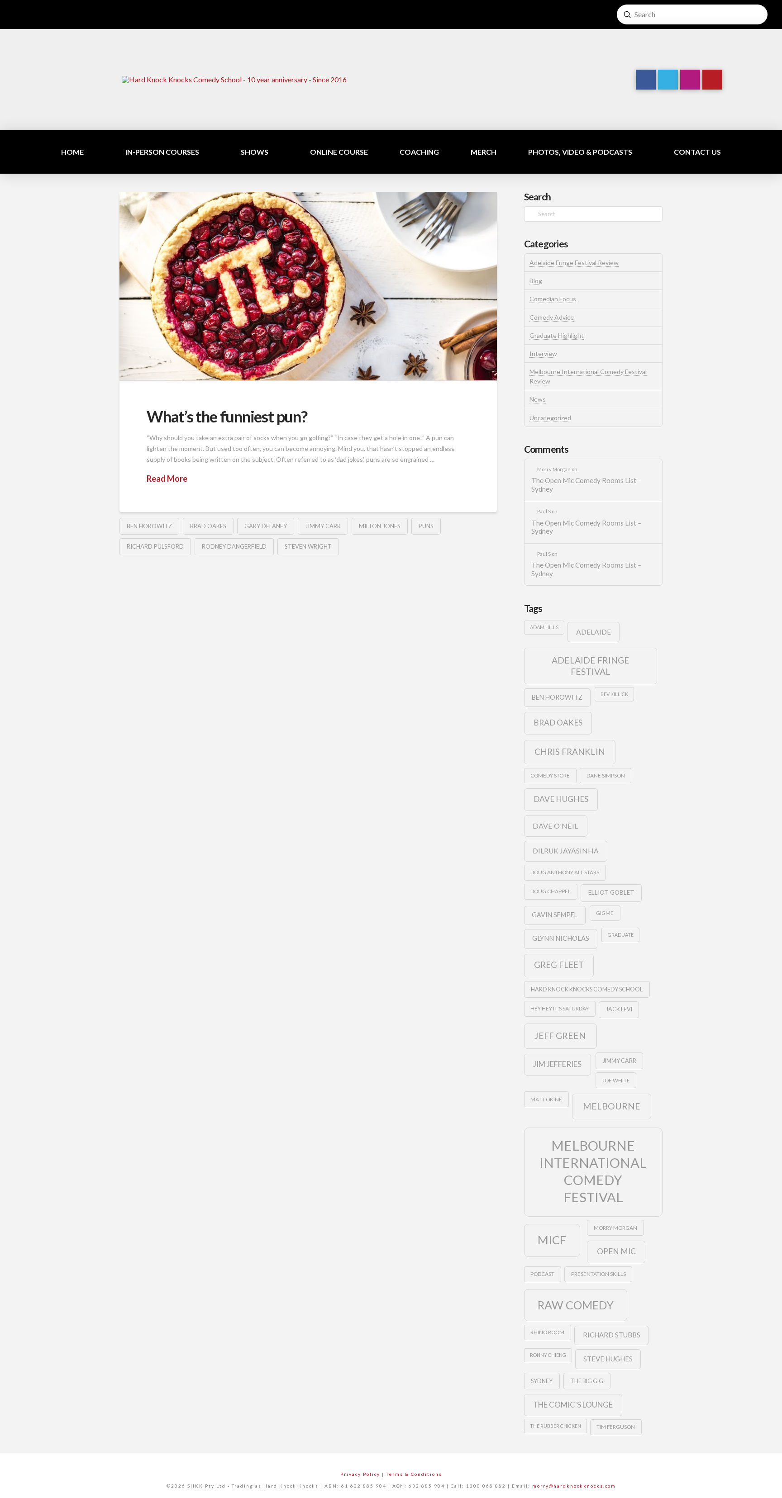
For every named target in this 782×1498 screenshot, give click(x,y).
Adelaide (593, 631)
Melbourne (611, 1106)
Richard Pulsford (155, 546)
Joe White (616, 1080)
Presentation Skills (598, 1273)
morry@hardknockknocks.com (574, 1486)
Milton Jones (380, 526)
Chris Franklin (569, 751)
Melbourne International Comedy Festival (593, 1171)
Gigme (605, 913)
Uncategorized (550, 418)
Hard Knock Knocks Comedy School (587, 989)
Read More (167, 479)
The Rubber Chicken (555, 1426)
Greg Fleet (559, 965)
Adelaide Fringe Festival (590, 666)
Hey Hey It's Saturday (559, 1008)
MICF (552, 1240)
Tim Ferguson (615, 1426)
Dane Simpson (605, 775)
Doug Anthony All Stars (564, 872)
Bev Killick (614, 694)
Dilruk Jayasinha (566, 850)
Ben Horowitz (149, 526)
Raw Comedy (576, 1305)
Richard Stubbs (611, 1335)
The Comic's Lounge (573, 1404)
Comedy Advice (551, 317)
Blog (535, 280)
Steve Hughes (608, 1359)
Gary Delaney (265, 526)
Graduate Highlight (556, 335)
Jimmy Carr (323, 526)
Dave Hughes (561, 799)
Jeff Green (560, 1035)
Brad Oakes (208, 526)
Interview (543, 353)
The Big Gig (586, 1380)
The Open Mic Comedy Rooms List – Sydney (586, 484)
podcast (542, 1273)
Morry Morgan (615, 1227)
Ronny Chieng (548, 1355)
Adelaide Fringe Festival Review (574, 262)
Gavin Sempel (554, 915)
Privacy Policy (360, 1474)
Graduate (621, 935)
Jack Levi (619, 1009)
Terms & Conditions (414, 1474)
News (537, 399)
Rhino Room (547, 1332)
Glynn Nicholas (560, 938)
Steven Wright (308, 546)
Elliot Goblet (611, 892)
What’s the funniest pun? (227, 416)
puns (426, 526)
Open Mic (616, 1251)
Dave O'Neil (555, 825)
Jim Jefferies (557, 1064)
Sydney (542, 1380)
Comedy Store (550, 775)
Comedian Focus (552, 299)
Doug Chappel (550, 891)
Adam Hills (544, 627)
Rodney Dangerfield (234, 546)
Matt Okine (546, 1099)
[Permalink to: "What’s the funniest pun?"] (308, 286)
